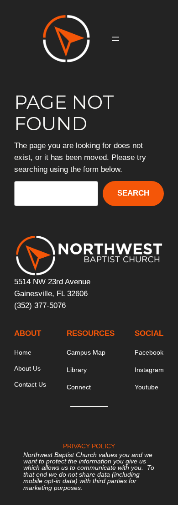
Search (133, 193)
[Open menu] (115, 38)
